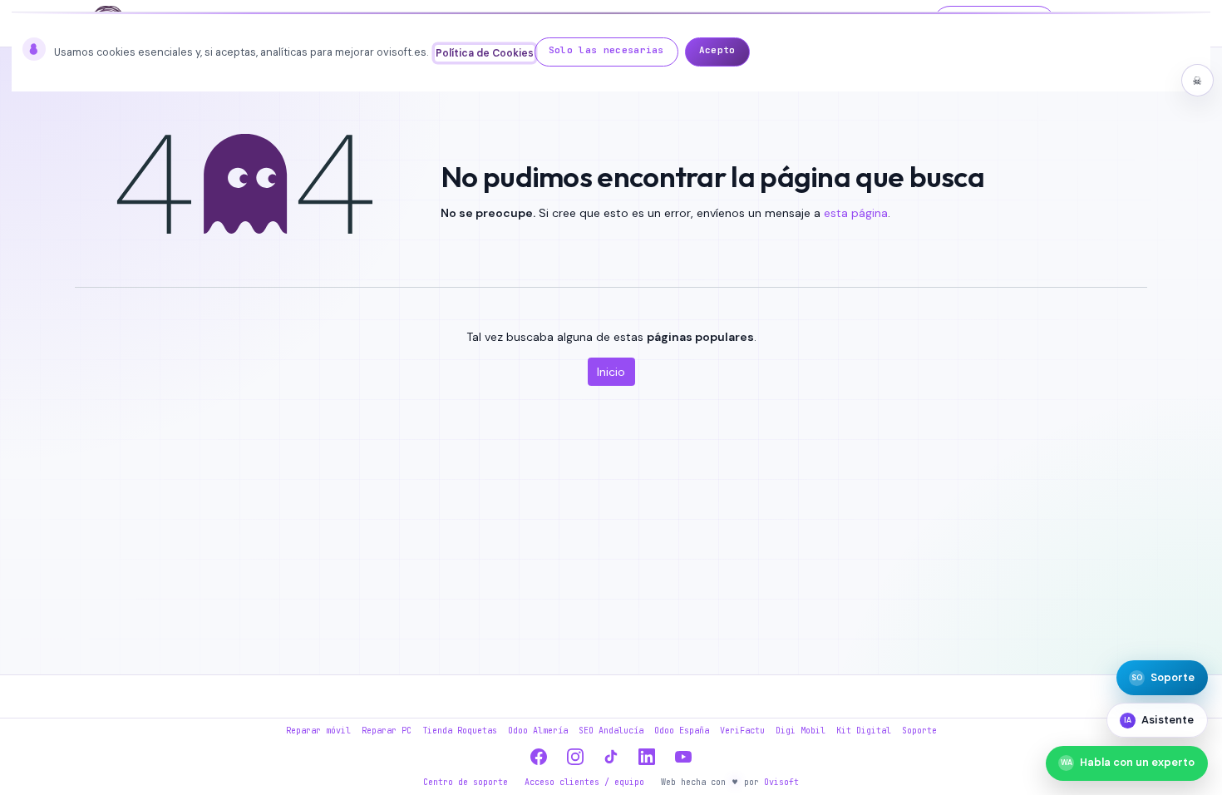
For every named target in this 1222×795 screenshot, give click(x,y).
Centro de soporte (465, 782)
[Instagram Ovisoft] (575, 756)
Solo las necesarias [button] (606, 50)
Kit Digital (863, 730)
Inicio (611, 371)
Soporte (919, 730)
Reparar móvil (318, 730)
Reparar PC (386, 730)
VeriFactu (742, 730)
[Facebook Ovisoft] (538, 756)
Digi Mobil (800, 730)
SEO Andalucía (611, 730)
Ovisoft (781, 782)
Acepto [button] (717, 50)
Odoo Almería (538, 730)
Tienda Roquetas (459, 730)
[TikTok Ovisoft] (611, 756)
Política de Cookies (485, 53)
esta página (856, 212)
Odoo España (681, 730)
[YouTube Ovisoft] (683, 756)
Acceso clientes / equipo (584, 782)
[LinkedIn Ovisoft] (647, 756)
